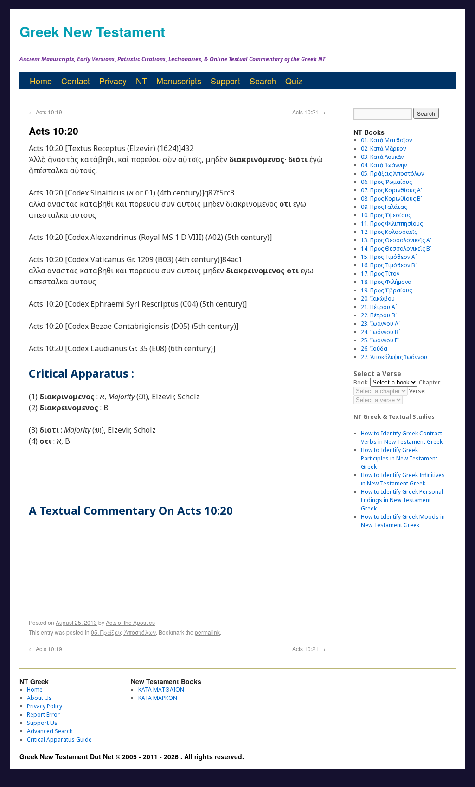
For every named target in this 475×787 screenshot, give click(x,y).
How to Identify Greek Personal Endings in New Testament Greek (402, 500)
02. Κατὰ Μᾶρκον (383, 148)
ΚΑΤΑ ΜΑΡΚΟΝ (157, 698)
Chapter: (430, 382)
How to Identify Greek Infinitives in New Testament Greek (403, 479)
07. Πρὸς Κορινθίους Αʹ (391, 190)
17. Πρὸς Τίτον (380, 273)
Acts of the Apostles (130, 622)
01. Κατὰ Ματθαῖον (386, 140)
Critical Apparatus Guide (59, 739)
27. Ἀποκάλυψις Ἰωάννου (394, 357)
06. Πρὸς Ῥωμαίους (386, 182)
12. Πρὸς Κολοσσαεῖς (389, 232)
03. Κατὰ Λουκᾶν (382, 157)
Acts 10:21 (309, 112)
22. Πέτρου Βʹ (379, 315)
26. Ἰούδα (374, 349)
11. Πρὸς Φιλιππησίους (392, 223)
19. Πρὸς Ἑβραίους (386, 290)
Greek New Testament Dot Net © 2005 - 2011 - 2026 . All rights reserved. (131, 756)
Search (263, 81)
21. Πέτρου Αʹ (379, 307)
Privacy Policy (44, 706)
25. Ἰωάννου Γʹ (380, 340)
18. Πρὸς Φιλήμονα (386, 282)
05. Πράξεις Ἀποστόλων (123, 632)
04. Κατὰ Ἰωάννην (384, 165)
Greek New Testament (92, 31)
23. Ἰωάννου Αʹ (380, 323)
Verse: (417, 391)
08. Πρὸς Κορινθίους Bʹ (391, 198)
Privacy (113, 81)
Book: (361, 382)
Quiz (293, 81)
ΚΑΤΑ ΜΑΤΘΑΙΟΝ (161, 689)
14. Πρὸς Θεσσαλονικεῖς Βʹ (396, 248)
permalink (207, 632)
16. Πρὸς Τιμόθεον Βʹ (389, 265)
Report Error (43, 714)
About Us (39, 698)
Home (41, 81)
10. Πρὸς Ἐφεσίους (386, 215)
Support (225, 81)
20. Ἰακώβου (378, 298)
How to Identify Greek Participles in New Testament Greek (399, 458)
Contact (75, 81)
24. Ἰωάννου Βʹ (380, 332)
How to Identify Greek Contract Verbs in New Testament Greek (402, 437)
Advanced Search (50, 731)
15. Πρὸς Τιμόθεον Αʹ (389, 257)
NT (141, 81)
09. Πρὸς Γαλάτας (384, 207)
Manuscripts (178, 81)
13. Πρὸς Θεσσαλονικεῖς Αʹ (396, 240)
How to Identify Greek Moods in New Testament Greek (403, 521)
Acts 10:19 (45, 112)
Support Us (42, 723)
